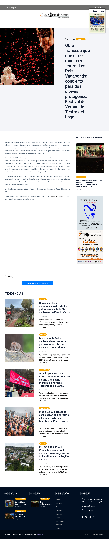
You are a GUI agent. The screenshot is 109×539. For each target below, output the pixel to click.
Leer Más (42, 327)
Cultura (69, 24)
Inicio (86, 534)
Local (24, 24)
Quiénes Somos (98, 534)
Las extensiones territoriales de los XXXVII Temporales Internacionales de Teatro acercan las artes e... (89, 183)
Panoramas (79, 24)
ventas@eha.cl (89, 510)
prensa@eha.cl (89, 506)
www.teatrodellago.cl (58, 196)
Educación (41, 24)
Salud (58, 528)
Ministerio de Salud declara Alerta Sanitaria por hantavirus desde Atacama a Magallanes (52, 343)
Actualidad (59, 525)
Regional (32, 24)
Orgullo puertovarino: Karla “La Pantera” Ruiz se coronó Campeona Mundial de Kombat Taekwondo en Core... (54, 379)
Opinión (50, 24)
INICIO (17, 24)
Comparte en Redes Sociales (37, 283)
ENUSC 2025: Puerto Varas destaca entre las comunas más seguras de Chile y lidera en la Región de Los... (54, 453)
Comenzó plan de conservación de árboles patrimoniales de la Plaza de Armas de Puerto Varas (54, 308)
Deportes (59, 24)
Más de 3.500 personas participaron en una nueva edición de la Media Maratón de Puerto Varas (54, 416)
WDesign (40, 534)
